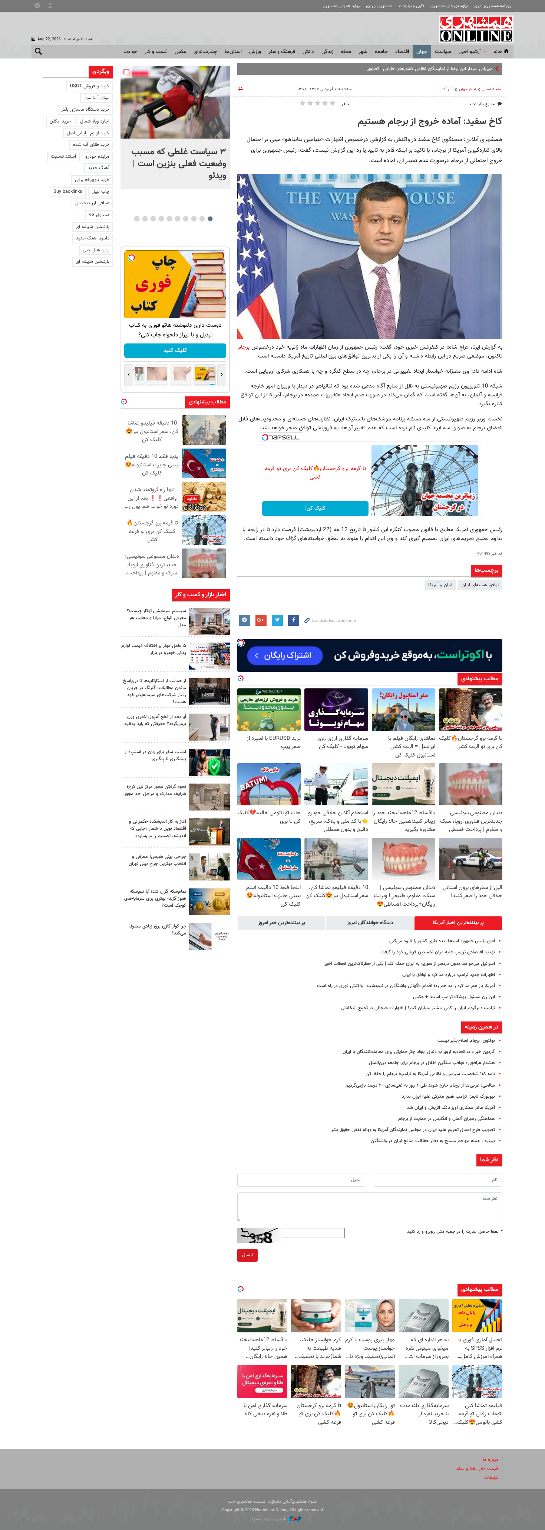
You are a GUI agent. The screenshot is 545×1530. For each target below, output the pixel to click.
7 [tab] (161, 219)
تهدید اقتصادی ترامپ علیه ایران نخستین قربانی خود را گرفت (437, 952)
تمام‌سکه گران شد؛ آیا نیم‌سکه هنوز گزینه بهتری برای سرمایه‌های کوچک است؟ (155, 898)
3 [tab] (193, 219)
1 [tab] (210, 219)
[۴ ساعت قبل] (209, 691)
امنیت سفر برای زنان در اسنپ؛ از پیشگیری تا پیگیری (155, 755)
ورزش (255, 52)
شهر (363, 52)
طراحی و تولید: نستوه (270, 1519)
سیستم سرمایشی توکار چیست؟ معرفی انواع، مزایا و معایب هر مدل (156, 618)
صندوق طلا (99, 215)
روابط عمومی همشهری (341, 6)
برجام (244, 347)
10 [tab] (137, 219)
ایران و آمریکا (440, 585)
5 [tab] (177, 219)
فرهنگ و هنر (281, 52)
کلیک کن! (315, 508)
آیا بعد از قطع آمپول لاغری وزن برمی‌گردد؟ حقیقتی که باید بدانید (155, 720)
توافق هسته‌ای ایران (480, 585)
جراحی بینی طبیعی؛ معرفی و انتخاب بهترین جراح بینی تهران (157, 860)
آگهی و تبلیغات (411, 6)
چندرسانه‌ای (205, 52)
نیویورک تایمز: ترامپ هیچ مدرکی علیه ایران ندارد (448, 1096)
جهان (421, 52)
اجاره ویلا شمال (94, 121)
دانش (308, 52)
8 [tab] (153, 219)
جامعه (381, 52)
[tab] (458, 923)
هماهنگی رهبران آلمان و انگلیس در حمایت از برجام (446, 1119)
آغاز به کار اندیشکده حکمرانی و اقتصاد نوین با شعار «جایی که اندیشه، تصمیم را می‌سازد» (157, 828)
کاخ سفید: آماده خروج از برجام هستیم (430, 121)
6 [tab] (169, 219)
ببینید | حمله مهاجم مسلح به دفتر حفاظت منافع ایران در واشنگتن (433, 1141)
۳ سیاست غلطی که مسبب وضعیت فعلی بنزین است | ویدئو (179, 164)
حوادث (130, 52)
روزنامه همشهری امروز (492, 6)
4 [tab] (185, 219)
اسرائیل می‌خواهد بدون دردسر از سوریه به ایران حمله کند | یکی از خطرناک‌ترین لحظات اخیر (409, 963)
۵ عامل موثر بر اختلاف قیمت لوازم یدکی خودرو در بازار (153, 649)
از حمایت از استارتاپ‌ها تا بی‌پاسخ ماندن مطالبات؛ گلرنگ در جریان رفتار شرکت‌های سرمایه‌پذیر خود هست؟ (154, 691)
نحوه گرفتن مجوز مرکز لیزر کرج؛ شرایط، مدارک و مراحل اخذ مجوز (155, 790)
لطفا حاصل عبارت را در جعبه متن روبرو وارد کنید (454, 1231)
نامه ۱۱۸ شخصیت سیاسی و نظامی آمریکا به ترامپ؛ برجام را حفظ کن (430, 1074)
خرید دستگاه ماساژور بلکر (85, 109)
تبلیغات (491, 1478)
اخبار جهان (467, 89)
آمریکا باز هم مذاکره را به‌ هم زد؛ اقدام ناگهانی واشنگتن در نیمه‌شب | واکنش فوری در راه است (406, 986)
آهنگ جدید (98, 168)
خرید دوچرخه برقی (92, 180)
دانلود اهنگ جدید (92, 238)
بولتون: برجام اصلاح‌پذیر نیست (466, 1040)
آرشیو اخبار (469, 52)
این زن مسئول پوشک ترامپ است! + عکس (454, 997)
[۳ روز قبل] (209, 866)
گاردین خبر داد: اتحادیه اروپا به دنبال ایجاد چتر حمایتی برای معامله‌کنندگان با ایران (419, 1052)
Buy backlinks (67, 191)
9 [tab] (144, 219)
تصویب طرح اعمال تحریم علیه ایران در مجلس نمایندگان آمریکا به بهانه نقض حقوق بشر (413, 1130)
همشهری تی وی (379, 6)
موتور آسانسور (96, 98)
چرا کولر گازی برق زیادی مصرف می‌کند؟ (157, 930)
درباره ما (490, 1459)
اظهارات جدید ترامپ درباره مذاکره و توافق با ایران (448, 975)
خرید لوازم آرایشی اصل (88, 133)
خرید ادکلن (60, 121)
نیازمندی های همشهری (449, 6)
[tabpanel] (175, 127)
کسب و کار (156, 52)
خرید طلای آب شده (91, 144)
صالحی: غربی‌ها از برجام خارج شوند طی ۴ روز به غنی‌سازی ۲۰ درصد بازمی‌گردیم (420, 1085)
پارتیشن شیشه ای (92, 227)
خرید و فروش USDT (89, 86)
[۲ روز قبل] (209, 727)
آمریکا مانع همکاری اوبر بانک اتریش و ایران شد (451, 1107)
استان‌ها (233, 52)
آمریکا (448, 89)
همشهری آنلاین (472, 29)
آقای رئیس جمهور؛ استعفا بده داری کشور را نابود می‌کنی (442, 941)
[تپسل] (265, 437)
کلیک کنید (175, 350)
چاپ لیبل (100, 191)
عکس (180, 52)
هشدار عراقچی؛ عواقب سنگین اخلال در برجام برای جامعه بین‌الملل (432, 1063)
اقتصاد (402, 52)
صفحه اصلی (492, 89)
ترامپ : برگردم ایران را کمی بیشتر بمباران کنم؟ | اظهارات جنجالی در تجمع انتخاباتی (418, 1008)
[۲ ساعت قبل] (209, 621)
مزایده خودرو (97, 156)
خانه (497, 52)
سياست (443, 52)
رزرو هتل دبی (96, 250)
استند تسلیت (63, 156)
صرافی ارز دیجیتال (92, 203)
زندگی (327, 52)
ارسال (247, 1255)
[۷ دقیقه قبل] (175, 102)
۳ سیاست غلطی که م (472, 69)
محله (346, 52)
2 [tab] (202, 219)
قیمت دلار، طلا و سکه (477, 1469)
